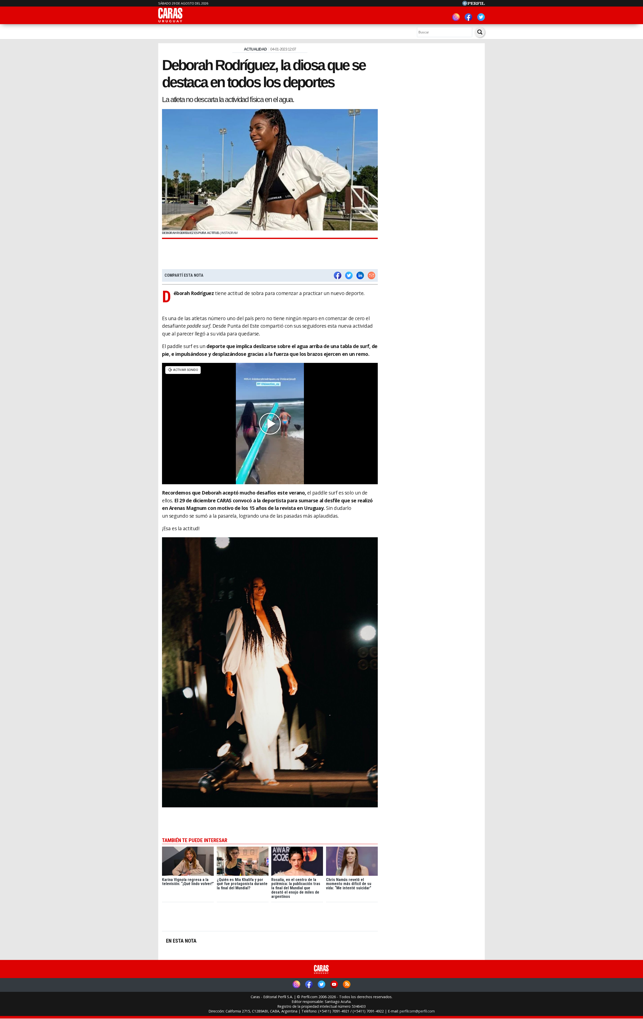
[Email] (371, 275)
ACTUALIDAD (255, 49)
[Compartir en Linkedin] (360, 275)
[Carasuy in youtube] (334, 985)
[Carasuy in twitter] (481, 17)
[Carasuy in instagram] (456, 17)
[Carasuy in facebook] (468, 17)
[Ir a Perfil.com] (473, 4)
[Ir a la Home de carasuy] (170, 21)
